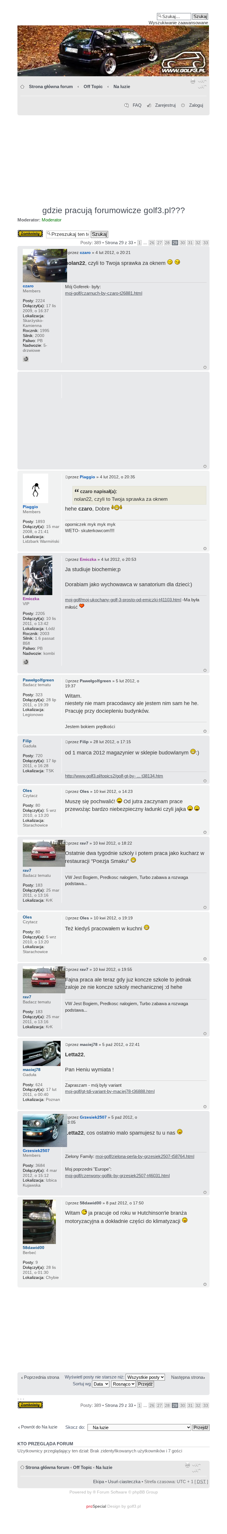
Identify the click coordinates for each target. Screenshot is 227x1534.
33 (205, 242)
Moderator (51, 219)
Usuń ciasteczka (124, 1481)
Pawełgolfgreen (95, 680)
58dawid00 (90, 1203)
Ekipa (98, 1481)
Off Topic (93, 86)
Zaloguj (196, 105)
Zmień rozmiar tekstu (202, 84)
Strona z (119, 242)
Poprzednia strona (41, 1377)
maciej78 (89, 1044)
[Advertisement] (113, 157)
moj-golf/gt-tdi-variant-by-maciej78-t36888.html (110, 1091)
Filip (84, 741)
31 (190, 242)
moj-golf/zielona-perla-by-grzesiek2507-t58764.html (144, 1156)
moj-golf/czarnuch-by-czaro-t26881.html (103, 293)
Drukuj (193, 84)
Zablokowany (30, 232)
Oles (84, 791)
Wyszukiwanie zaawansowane (178, 22)
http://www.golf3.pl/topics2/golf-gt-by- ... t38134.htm (114, 775)
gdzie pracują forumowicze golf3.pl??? (113, 210)
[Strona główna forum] (113, 40)
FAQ (137, 105)
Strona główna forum (51, 86)
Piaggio (87, 476)
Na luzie (122, 86)
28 (167, 242)
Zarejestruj (165, 105)
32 (198, 242)
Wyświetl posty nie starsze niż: (95, 1376)
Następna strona (187, 1377)
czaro (85, 252)
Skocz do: (75, 1427)
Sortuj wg (82, 1383)
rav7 (84, 843)
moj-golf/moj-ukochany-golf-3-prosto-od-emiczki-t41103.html (123, 599)
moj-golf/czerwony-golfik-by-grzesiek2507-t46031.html (117, 1175)
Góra (205, 367)
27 (159, 242)
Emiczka (88, 559)
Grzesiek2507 (93, 1117)
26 (152, 242)
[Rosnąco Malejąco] (133, 1383)
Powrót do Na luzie (39, 1426)
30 (182, 242)
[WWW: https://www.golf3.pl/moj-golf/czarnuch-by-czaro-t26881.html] (26, 359)
